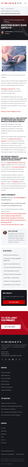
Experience (3, 434)
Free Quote (3, 442)
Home (2, 8)
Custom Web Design (6, 372)
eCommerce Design (5, 378)
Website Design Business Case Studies (10, 11)
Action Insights (9, 8)
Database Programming (6, 387)
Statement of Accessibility (7, 454)
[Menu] (25, 3)
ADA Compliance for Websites (8, 409)
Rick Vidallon (11, 233)
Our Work (3, 428)
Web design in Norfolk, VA (8, 89)
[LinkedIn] (9, 359)
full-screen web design (18, 167)
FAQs (2, 437)
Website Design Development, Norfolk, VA (12, 218)
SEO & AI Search (5, 381)
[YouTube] (12, 359)
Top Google (16, 197)
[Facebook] (2, 359)
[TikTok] (16, 359)
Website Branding (5, 384)
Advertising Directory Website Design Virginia (13, 213)
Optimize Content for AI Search (8, 403)
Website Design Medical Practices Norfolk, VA (13, 220)
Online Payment (20, 454)
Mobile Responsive (5, 375)
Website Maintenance (6, 390)
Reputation (3, 431)
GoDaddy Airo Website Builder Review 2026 (11, 406)
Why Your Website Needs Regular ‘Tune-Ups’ (11, 412)
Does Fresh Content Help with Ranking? (10, 415)
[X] (6, 359)
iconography (15, 181)
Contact (3, 440)
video (2, 183)
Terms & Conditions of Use (7, 451)
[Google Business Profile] (19, 359)
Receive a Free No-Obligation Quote (11, 111)
